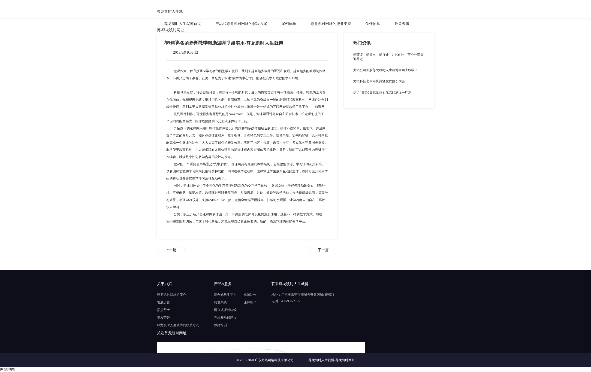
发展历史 (163, 302)
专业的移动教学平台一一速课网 (323, 250)
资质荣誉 (163, 317)
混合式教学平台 (225, 294)
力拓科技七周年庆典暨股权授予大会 (379, 81)
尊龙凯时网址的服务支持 (331, 24)
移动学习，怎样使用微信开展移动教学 (170, 250)
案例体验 (288, 24)
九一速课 (171, 42)
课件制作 (250, 302)
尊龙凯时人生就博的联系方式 (178, 325)
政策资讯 (402, 24)
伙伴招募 (372, 24)
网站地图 (7, 369)
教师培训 (220, 325)
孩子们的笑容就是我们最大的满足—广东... (383, 92)
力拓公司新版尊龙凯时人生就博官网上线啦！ (385, 70)
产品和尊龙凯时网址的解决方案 (241, 24)
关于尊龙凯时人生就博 (211, 42)
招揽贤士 (163, 310)
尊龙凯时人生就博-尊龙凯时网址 (170, 12)
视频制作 (250, 294)
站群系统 (220, 302)
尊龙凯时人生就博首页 (182, 24)
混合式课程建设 (225, 310)
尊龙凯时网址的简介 (171, 294)
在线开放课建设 (225, 317)
